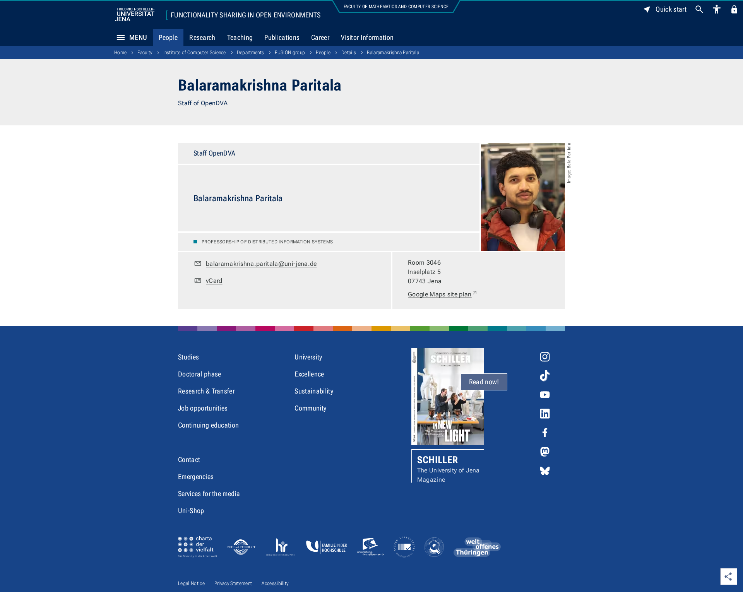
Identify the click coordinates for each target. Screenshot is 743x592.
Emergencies (196, 476)
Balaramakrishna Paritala (393, 52)
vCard (214, 280)
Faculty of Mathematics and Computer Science (396, 6)
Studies (188, 357)
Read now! (484, 382)
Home (120, 52)
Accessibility (275, 583)
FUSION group (290, 52)
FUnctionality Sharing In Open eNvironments (245, 15)
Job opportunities (203, 408)
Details (348, 52)
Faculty (144, 52)
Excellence (309, 374)
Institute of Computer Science (194, 52)
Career (320, 37)
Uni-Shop (191, 510)
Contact (189, 459)
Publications (282, 37)
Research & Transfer (206, 391)
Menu (138, 37)
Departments (250, 52)
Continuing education (208, 425)
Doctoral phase (199, 374)
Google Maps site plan (443, 294)
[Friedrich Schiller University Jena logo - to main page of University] (134, 14)
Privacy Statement (233, 583)
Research (202, 37)
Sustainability (313, 391)
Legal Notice (191, 583)
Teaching (240, 37)
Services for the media (209, 493)
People (168, 37)
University (308, 357)
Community (310, 408)
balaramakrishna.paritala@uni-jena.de (261, 263)
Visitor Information (367, 37)
